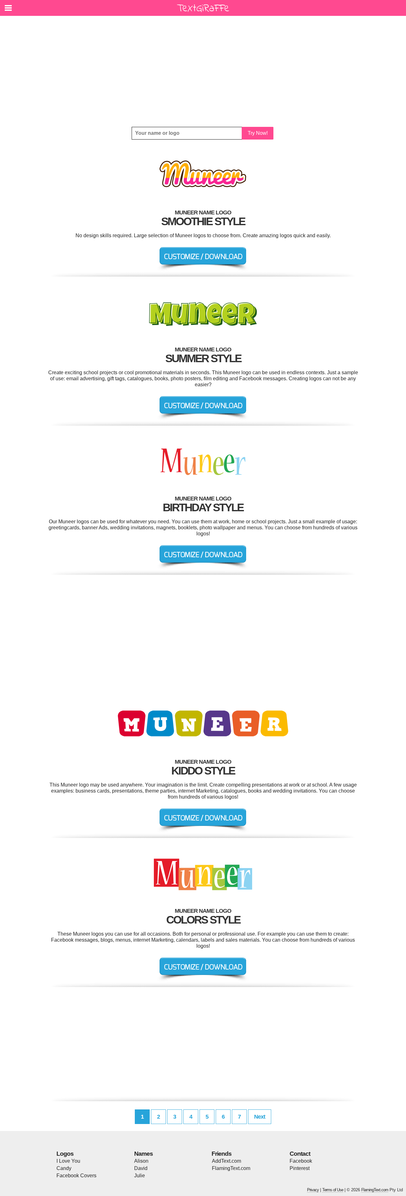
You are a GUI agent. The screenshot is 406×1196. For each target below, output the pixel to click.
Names (143, 1153)
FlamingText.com (231, 1168)
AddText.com (226, 1161)
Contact (300, 1153)
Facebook (301, 1161)
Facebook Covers (76, 1175)
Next (259, 1117)
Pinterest (300, 1168)
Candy (63, 1168)
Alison (141, 1161)
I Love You (68, 1161)
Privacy (313, 1189)
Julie (139, 1175)
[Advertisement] (203, 71)
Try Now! (258, 133)
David (140, 1168)
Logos (65, 1153)
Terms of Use (332, 1189)
